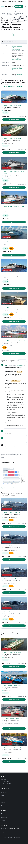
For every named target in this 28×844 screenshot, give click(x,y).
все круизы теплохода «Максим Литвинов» (17, 47)
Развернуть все (22, 360)
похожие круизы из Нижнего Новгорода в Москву (18, 59)
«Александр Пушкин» (8, 723)
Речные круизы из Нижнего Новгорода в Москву (12, 87)
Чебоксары (16, 171)
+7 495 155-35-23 (5, 828)
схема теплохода (16, 49)
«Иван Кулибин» (7, 110)
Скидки (6, 112)
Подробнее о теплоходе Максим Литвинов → (12, 487)
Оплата (3, 820)
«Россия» (6, 690)
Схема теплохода (20, 34)
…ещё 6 (14, 545)
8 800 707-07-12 (14, 828)
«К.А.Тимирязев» (7, 178)
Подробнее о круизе (14, 119)
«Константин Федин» (8, 312)
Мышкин (11, 578)
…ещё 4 (19, 105)
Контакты (14, 1)
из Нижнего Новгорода (9, 13)
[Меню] (25, 6)
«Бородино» (6, 212)
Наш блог (20, 1)
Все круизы (4, 813)
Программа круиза (7, 34)
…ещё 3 (5, 173)
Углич (10, 512)
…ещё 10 (17, 307)
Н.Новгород (6, 240)
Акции (9, 1)
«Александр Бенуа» (8, 752)
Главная (3, 13)
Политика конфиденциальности (9, 805)
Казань (5, 545)
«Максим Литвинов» (17, 45)
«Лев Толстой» (7, 345)
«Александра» (7, 245)
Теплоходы (4, 817)
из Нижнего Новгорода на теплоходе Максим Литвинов (19, 13)
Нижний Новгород (8, 105)
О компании (4, 1)
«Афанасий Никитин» (8, 143)
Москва (15, 105)
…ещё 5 (16, 240)
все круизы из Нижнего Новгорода (17, 69)
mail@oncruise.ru (5, 832)
